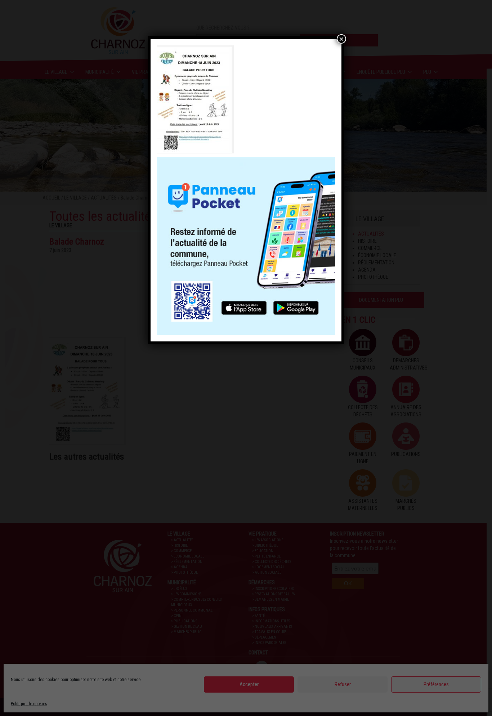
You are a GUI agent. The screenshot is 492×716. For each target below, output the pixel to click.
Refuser (343, 684)
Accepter (249, 684)
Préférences (436, 684)
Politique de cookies (29, 703)
